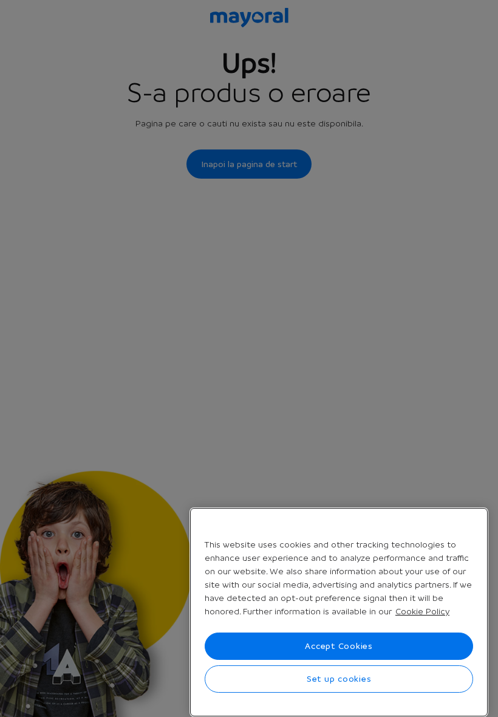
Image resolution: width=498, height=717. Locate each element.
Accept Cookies (339, 645)
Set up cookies (339, 678)
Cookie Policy (422, 611)
